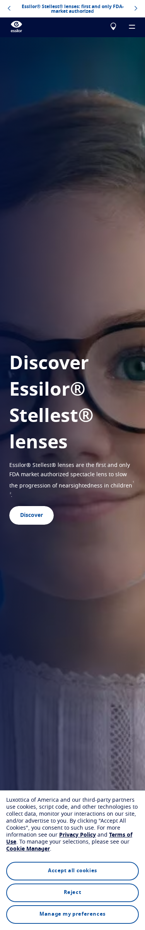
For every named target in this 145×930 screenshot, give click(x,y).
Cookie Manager (28, 849)
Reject (73, 892)
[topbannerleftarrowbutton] (9, 8)
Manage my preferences (72, 914)
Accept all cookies (72, 870)
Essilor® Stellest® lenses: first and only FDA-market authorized (73, 9)
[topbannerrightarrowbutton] (136, 8)
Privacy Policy (77, 835)
